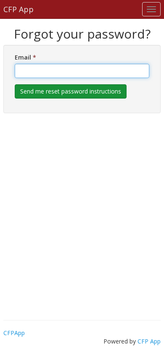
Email (25, 57)
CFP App (149, 341)
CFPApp (14, 333)
